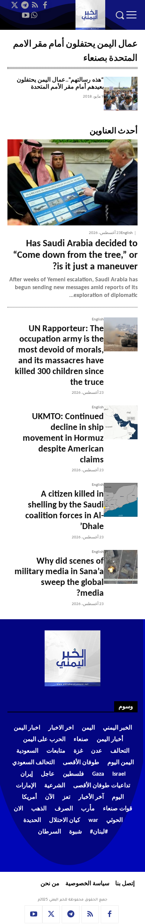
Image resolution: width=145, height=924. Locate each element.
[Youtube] (26, 15)
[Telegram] (25, 5)
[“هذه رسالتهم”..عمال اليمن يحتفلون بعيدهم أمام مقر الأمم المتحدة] (121, 94)
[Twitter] (15, 5)
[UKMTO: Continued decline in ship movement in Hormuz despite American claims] (121, 422)
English (127, 233)
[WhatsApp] (34, 15)
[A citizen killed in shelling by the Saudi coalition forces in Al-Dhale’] (121, 500)
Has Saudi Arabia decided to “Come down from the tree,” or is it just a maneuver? (75, 255)
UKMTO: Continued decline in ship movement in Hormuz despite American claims (63, 438)
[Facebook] (45, 5)
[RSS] (35, 5)
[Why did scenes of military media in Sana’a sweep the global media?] (121, 567)
